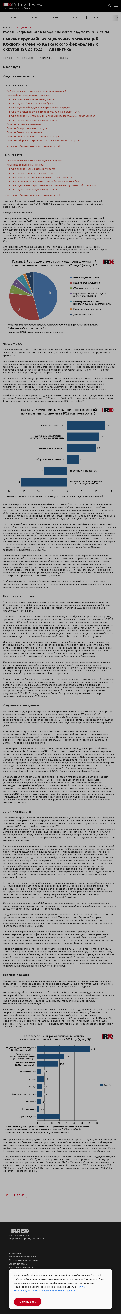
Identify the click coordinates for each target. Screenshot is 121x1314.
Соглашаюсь (27, 1301)
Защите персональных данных (58, 1290)
